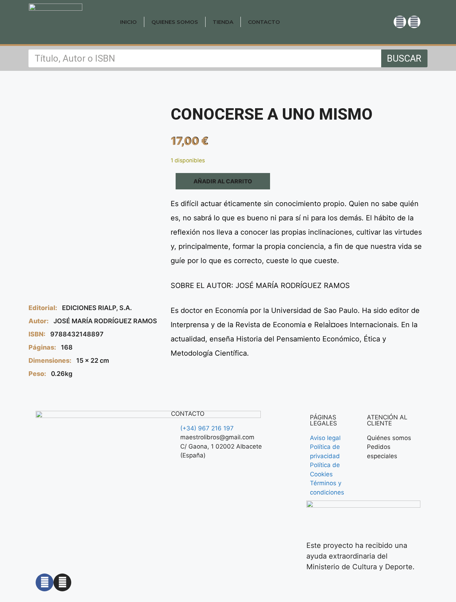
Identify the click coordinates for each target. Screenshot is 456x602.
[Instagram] (400, 22)
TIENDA (223, 22)
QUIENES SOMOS (174, 22)
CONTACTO (264, 22)
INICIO (128, 22)
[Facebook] (414, 22)
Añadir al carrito (222, 181)
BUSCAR (404, 58)
